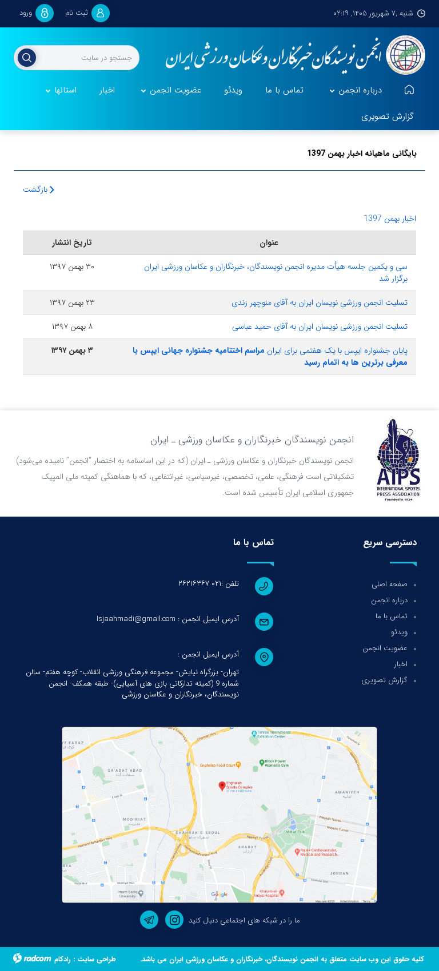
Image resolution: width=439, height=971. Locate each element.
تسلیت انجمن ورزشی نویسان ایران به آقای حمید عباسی (320, 326)
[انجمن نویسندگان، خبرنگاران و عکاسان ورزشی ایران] (291, 56)
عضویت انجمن (385, 648)
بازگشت (36, 189)
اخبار (401, 664)
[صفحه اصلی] (409, 91)
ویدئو (399, 632)
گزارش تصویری (384, 680)
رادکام (62, 959)
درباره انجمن (389, 600)
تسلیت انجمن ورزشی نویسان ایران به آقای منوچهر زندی (320, 302)
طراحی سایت (96, 959)
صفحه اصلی (390, 584)
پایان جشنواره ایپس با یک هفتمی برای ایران (270, 356)
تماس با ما (392, 616)
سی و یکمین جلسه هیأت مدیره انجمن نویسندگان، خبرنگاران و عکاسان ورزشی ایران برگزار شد (276, 272)
